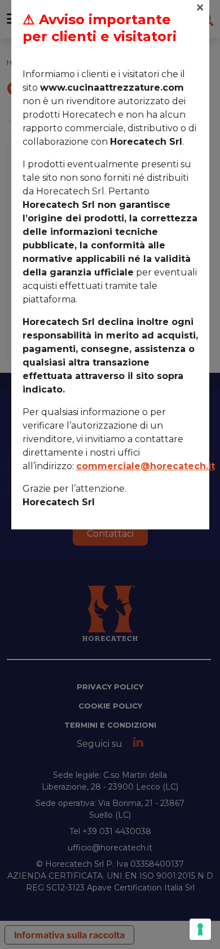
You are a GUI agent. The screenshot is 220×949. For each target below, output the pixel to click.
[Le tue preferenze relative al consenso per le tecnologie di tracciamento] (200, 929)
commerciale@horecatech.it (145, 466)
